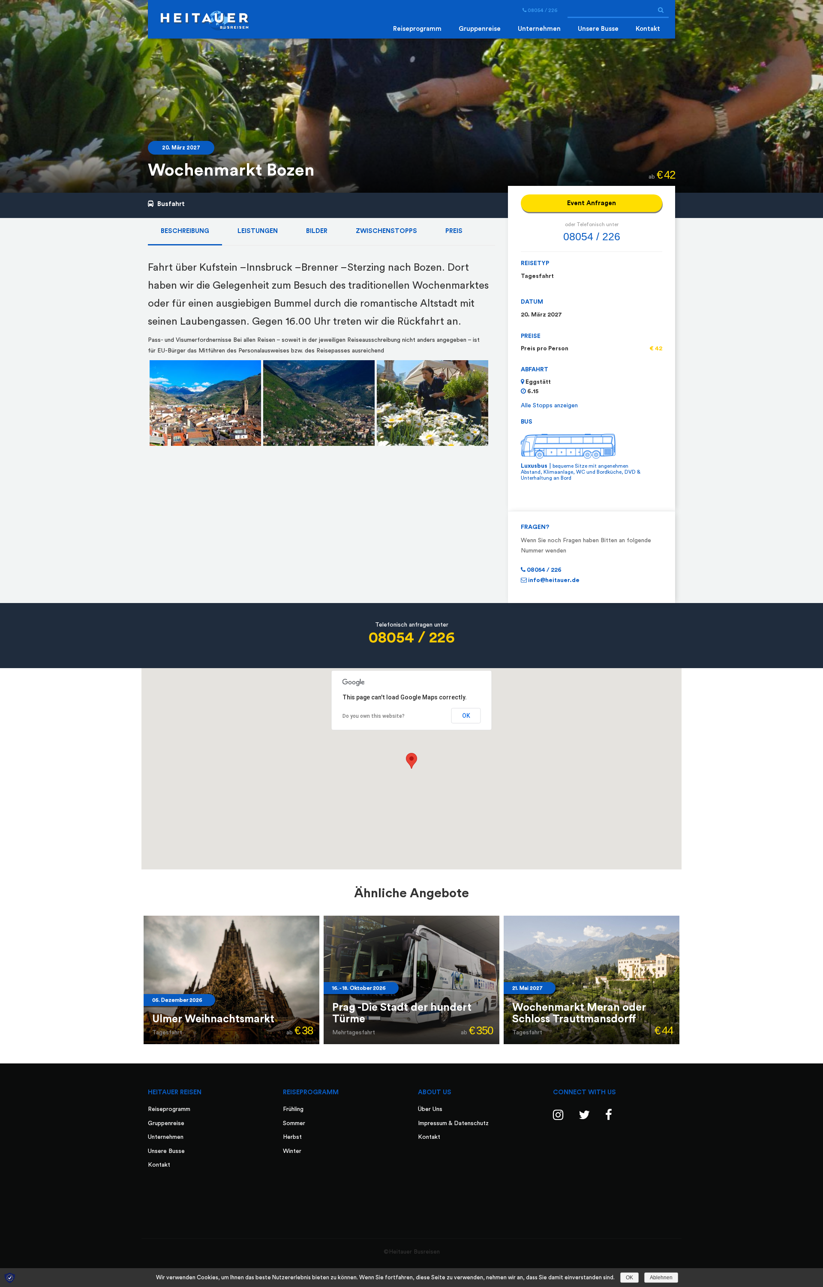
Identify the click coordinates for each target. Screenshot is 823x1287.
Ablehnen (661, 1278)
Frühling (293, 1109)
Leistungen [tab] (257, 231)
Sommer (294, 1123)
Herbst (292, 1137)
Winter (292, 1151)
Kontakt (648, 29)
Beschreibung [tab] (185, 231)
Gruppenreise (480, 29)
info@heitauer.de (553, 580)
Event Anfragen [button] (591, 203)
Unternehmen (539, 29)
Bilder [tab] (316, 231)
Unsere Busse (598, 29)
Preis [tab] (454, 231)
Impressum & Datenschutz (453, 1123)
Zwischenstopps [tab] (386, 231)
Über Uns (430, 1109)
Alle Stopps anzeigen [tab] (549, 406)
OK (466, 715)
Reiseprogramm (417, 29)
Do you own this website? (373, 716)
